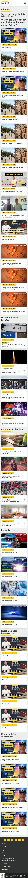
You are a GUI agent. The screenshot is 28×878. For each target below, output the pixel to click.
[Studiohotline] (23, 840)
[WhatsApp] (5, 840)
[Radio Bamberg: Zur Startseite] (12, 2)
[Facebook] (8, 840)
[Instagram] (12, 840)
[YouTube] (16, 840)
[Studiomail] (19, 840)
